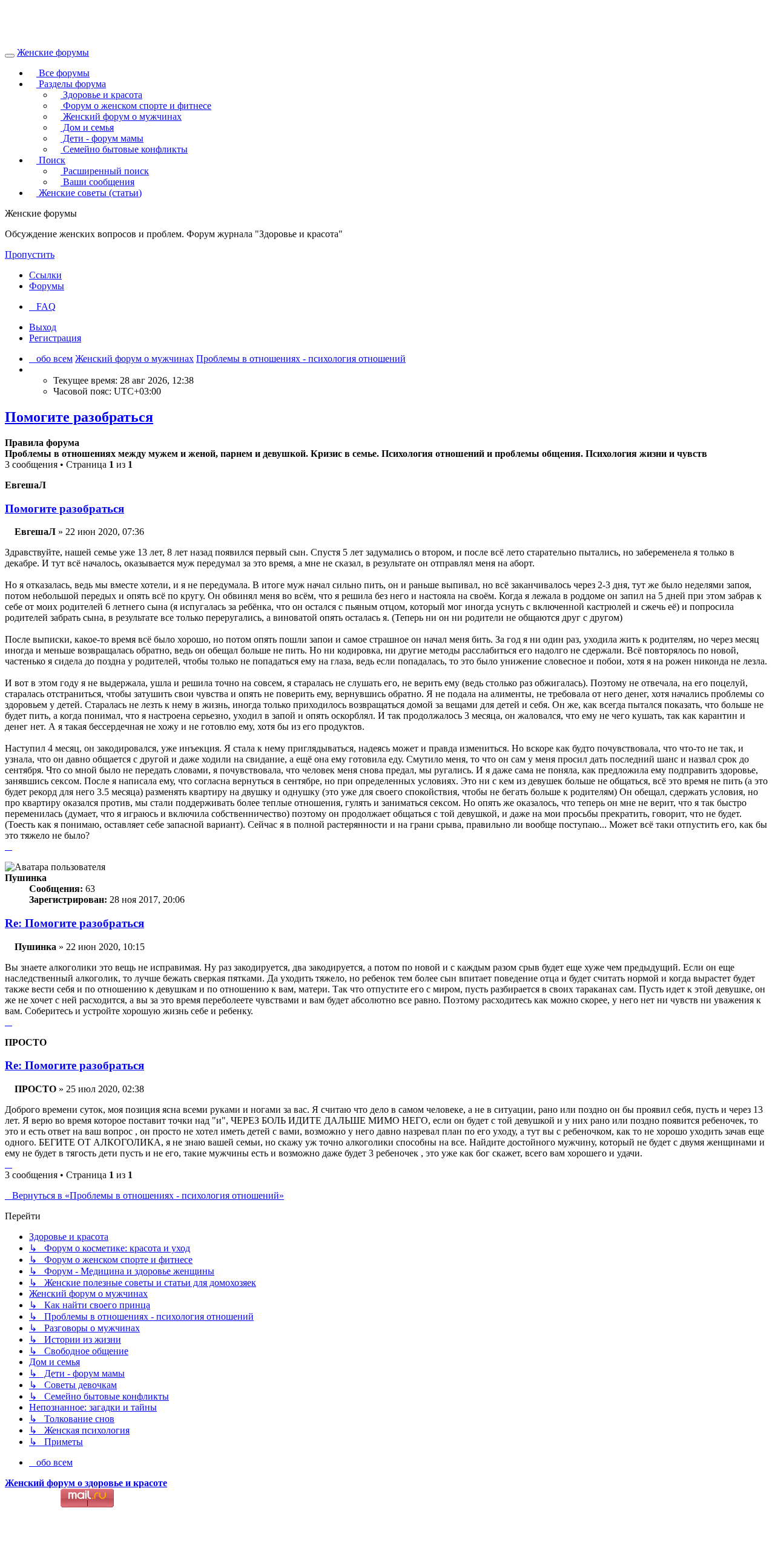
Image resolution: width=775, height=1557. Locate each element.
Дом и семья (87, 127)
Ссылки (45, 275)
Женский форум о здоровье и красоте (86, 1483)
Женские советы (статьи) (89, 193)
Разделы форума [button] (71, 84)
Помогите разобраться (79, 417)
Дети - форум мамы (102, 138)
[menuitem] (42, 306)
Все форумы (63, 73)
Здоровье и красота (101, 95)
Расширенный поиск (105, 171)
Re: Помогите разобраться (74, 923)
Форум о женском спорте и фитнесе (136, 105)
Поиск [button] (50, 160)
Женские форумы (53, 52)
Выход (42, 327)
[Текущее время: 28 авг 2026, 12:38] (32, 369)
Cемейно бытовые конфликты (124, 149)
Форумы (46, 286)
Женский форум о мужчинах (121, 116)
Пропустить (29, 254)
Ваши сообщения (97, 182)
